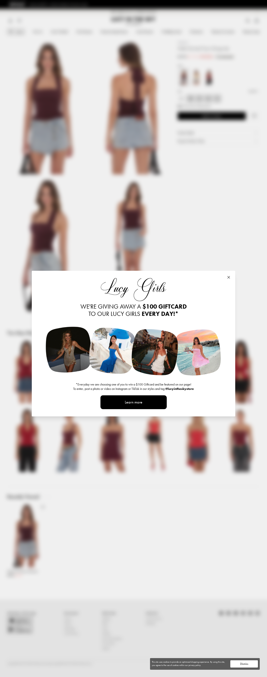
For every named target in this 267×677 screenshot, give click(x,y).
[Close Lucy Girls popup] (228, 277)
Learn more (133, 402)
